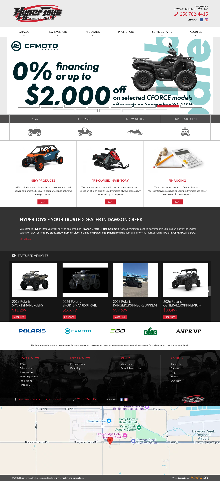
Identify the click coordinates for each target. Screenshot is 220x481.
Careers (175, 368)
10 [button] (87, 110)
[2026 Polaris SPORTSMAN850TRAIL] (85, 280)
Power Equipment (29, 376)
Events (174, 376)
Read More (25, 239)
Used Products (80, 358)
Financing (177, 180)
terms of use (78, 478)
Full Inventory (77, 364)
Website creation (180, 478)
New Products (43, 180)
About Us (177, 358)
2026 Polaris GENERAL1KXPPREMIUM (182, 303)
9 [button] (63, 110)
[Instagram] (206, 19)
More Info (19, 317)
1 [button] (29, 106)
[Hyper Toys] (38, 13)
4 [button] (98, 106)
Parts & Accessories (130, 368)
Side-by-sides (27, 368)
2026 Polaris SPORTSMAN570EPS (27, 303)
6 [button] (145, 106)
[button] (16, 75)
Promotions (26, 380)
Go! (43, 202)
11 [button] (110, 110)
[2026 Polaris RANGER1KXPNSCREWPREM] (135, 280)
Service (125, 358)
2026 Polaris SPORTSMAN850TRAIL (80, 303)
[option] (34, 291)
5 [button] (121, 106)
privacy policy (62, 478)
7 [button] (168, 106)
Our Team (176, 380)
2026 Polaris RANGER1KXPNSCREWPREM (135, 303)
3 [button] (75, 106)
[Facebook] (201, 19)
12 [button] (133, 110)
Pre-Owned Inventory (110, 180)
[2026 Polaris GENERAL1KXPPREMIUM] (185, 280)
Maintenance (127, 364)
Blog (173, 372)
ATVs (22, 364)
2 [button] (52, 106)
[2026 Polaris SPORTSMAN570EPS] (34, 280)
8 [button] (191, 106)
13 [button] (156, 110)
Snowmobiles (26, 372)
